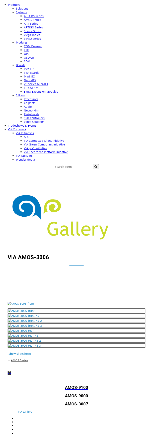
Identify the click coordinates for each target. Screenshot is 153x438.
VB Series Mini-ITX (36, 84)
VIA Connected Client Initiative (44, 140)
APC (26, 137)
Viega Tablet (32, 35)
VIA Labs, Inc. (24, 156)
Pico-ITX (29, 69)
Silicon (20, 95)
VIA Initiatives (25, 133)
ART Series (31, 23)
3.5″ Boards (31, 73)
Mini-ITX (29, 76)
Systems (21, 12)
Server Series (32, 31)
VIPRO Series (32, 39)
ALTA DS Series (34, 16)
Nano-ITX (30, 80)
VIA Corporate (17, 129)
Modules (21, 42)
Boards (20, 65)
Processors (31, 99)
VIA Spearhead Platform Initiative (46, 152)
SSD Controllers (34, 118)
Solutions (22, 8)
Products (14, 5)
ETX (26, 50)
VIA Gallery (25, 412)
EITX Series (31, 88)
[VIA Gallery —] (59, 238)
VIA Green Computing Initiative (44, 144)
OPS (26, 54)
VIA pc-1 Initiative (35, 148)
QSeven (29, 57)
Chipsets (29, 103)
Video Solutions (34, 122)
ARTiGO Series (33, 27)
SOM (27, 61)
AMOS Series (32, 20)
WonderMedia (25, 159)
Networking (31, 110)
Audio (28, 107)
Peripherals (31, 114)
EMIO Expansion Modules (41, 91)
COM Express (33, 46)
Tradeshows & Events (22, 125)
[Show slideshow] (19, 354)
